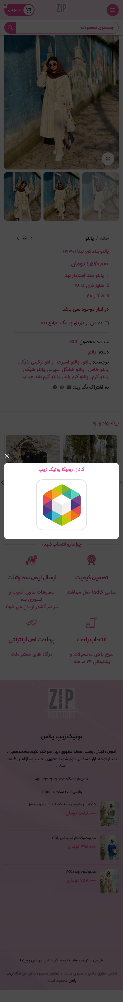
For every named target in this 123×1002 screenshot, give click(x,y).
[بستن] (7, 456)
